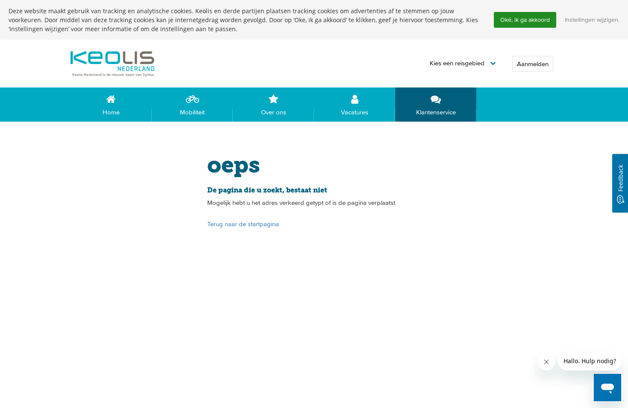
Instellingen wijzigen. (592, 19)
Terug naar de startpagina (243, 223)
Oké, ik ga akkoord (525, 19)
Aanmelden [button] (533, 63)
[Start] (126, 63)
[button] (463, 63)
